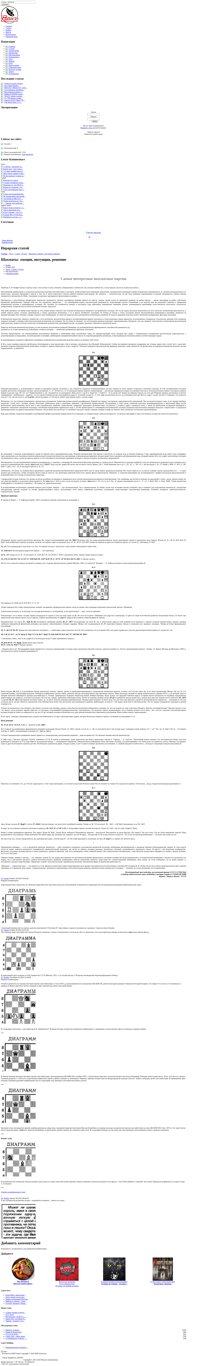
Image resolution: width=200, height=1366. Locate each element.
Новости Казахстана (14, 1332)
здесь (100, 134)
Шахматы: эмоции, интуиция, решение (44, 254)
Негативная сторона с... (13, 92)
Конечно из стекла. (10, 180)
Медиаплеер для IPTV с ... (16, 1317)
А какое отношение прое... (13, 183)
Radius (8, 265)
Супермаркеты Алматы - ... (16, 1338)
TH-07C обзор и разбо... (13, 96)
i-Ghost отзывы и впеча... (15, 1313)
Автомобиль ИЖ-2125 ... (13, 199)
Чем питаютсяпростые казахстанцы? (23, 1283)
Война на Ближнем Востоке (17, 1299)
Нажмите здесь (86, 128)
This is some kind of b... (12, 210)
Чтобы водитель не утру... (13, 201)
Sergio (6, 878)
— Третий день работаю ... (13, 203)
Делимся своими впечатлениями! (114, 1283)
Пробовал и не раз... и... (12, 217)
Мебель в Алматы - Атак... (16, 1301)
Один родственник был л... (14, 190)
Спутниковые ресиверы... (14, 90)
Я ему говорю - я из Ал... (13, 212)
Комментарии (7, 242)
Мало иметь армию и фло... (14, 174)
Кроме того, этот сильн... (13, 169)
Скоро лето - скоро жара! (15, 1336)
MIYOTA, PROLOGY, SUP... (15, 88)
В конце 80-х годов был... (13, 215)
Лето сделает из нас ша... (15, 1297)
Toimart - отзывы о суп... (15, 1321)
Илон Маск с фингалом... (15, 1295)
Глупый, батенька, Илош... (16, 1303)
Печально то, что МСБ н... (13, 185)
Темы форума (7, 240)
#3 (2, 977)
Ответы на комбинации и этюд (13, 1192)
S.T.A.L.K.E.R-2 (12, 1334)
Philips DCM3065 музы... (14, 94)
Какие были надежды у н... (14, 208)
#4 (2, 1198)
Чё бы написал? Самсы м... (13, 176)
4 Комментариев (12, 274)
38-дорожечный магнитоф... (14, 196)
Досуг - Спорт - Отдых (18, 254)
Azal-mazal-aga (27, 154)
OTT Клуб (10, 1315)
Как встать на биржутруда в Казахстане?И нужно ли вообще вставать (67, 1284)
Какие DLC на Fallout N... (16, 1319)
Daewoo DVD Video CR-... (14, 100)
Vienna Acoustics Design (13, 84)
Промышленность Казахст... (17, 1347)
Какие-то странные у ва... (13, 187)
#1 (2, 878)
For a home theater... (11, 86)
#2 (2, 930)
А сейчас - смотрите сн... (13, 167)
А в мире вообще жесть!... (13, 171)
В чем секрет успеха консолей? (162, 1283)
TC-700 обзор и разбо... (13, 98)
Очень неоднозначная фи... (13, 194)
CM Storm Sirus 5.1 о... (13, 102)
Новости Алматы (12, 1330)
